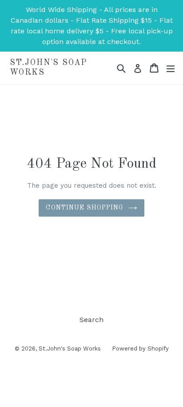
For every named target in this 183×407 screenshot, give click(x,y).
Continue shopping (84, 208)
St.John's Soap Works (48, 68)
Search (91, 319)
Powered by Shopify (140, 348)
